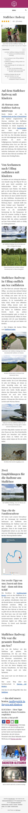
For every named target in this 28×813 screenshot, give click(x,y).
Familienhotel (21, 128)
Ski (6, 806)
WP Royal (18, 810)
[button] (3, 721)
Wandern (20, 804)
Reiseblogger (14, 725)
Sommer (15, 804)
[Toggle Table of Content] (23, 50)
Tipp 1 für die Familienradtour (15, 68)
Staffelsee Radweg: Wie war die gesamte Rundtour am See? (12, 75)
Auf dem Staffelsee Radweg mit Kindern (15, 52)
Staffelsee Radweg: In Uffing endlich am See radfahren (14, 62)
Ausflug (11, 804)
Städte (8, 806)
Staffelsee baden (10, 329)
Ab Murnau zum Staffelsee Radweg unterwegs (16, 54)
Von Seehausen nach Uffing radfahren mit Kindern (14, 59)
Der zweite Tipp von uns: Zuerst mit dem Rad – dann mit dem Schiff (17, 70)
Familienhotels (14, 806)
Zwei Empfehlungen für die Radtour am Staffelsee (14, 65)
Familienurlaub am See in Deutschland (14, 116)
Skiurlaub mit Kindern (16, 802)
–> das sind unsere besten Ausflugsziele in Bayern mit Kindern (17, 78)
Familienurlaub (5, 804)
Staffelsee (5, 692)
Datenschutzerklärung (7, 800)
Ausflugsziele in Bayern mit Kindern (13, 703)
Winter (3, 806)
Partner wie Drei (16, 739)
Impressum (19, 800)
